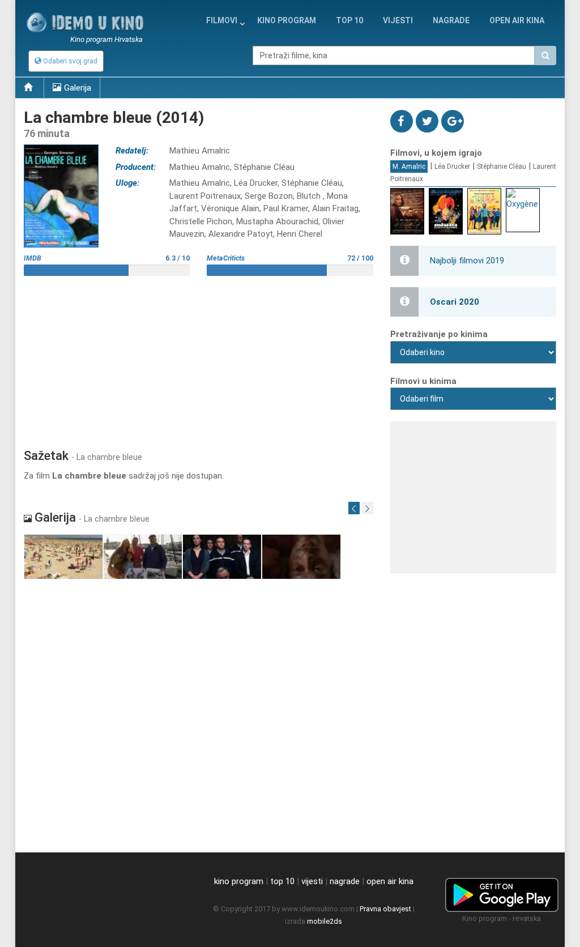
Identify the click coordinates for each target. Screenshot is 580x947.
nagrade (451, 20)
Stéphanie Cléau (501, 166)
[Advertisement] (198, 358)
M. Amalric (409, 166)
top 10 (282, 881)
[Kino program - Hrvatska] (501, 893)
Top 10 (349, 20)
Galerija (77, 88)
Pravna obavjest (385, 909)
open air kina (389, 881)
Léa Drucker (452, 166)
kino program (286, 20)
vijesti (398, 20)
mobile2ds (324, 921)
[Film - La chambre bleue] (63, 556)
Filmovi (221, 20)
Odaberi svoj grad (69, 61)
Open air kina (516, 20)
